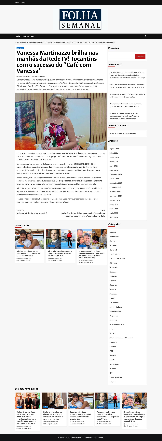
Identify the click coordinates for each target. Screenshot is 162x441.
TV (111, 373)
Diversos (113, 263)
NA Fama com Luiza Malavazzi (121, 338)
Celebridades (115, 254)
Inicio (17, 36)
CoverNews (88, 437)
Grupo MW (114, 303)
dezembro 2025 (116, 183)
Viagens (113, 382)
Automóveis (114, 237)
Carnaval (113, 250)
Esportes (113, 285)
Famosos (20, 48)
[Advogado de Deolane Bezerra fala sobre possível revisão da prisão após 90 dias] (60, 239)
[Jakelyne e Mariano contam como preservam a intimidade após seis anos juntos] (29, 239)
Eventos (113, 289)
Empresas (113, 276)
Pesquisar (113, 48)
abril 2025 (114, 217)
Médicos (113, 320)
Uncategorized (116, 377)
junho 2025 (114, 209)
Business (113, 245)
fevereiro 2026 (116, 174)
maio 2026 (114, 162)
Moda (112, 329)
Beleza (112, 241)
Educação (113, 272)
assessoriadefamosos (25, 76)
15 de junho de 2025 (40, 76)
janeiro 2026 (115, 179)
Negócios (113, 342)
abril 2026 (114, 166)
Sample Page (28, 36)
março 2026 (114, 170)
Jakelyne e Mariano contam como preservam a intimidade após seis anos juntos (28, 253)
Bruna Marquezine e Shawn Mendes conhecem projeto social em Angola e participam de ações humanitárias (92, 254)
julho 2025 (114, 204)
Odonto (113, 347)
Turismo (113, 369)
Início (17, 2)
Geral (23, 2)
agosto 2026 (115, 149)
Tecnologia (114, 364)
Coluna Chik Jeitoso (117, 259)
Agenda (113, 232)
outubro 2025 (115, 192)
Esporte (113, 281)
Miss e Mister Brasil (117, 325)
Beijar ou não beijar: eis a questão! (32, 211)
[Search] (145, 36)
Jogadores (114, 316)
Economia (113, 267)
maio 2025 (114, 213)
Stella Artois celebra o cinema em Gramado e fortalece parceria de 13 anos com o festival (127, 86)
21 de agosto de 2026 (24, 260)
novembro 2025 (116, 187)
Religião (113, 355)
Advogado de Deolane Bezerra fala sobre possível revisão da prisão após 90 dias (60, 253)
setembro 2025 (116, 196)
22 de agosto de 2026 (24, 428)
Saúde (112, 360)
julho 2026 (114, 153)
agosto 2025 (115, 200)
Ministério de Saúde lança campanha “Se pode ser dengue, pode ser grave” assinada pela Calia (83, 213)
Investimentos (115, 311)
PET (111, 351)
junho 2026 (114, 157)
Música (112, 333)
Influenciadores (116, 307)
